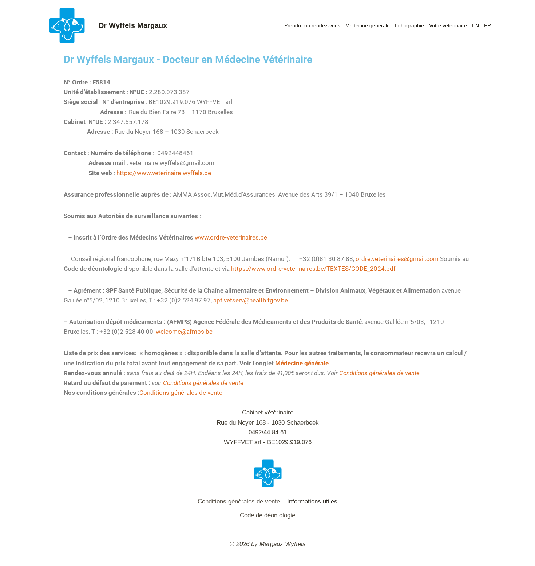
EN (475, 25)
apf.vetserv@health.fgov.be (250, 300)
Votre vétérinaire (448, 25)
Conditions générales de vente (379, 373)
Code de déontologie (267, 515)
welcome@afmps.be (184, 331)
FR (487, 25)
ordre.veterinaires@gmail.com (398, 258)
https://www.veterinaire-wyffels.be (163, 173)
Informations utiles (312, 501)
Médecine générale (367, 25)
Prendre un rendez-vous (312, 25)
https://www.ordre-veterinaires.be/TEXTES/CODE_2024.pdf (314, 268)
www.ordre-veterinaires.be (231, 237)
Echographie (409, 25)
